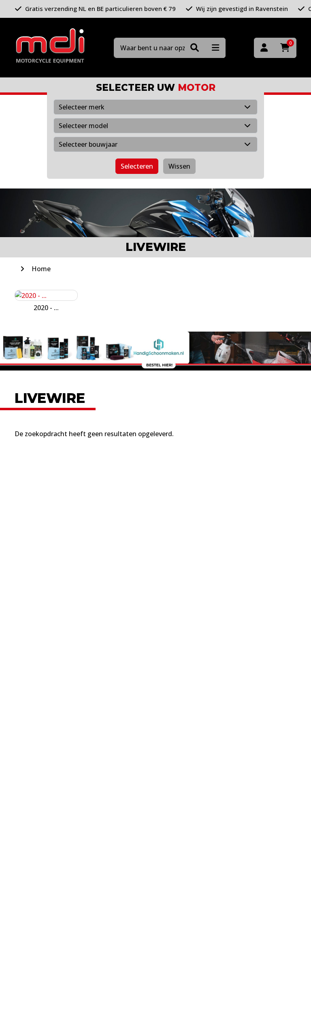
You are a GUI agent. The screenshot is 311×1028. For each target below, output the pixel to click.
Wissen (179, 166)
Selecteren (137, 166)
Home (41, 268)
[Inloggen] (264, 48)
